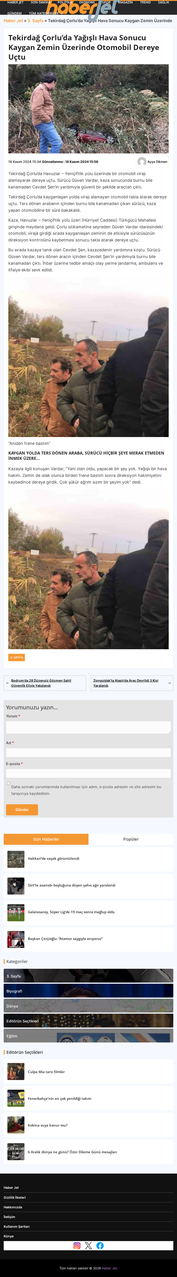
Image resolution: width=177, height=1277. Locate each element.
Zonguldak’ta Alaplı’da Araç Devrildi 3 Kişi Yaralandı (125, 682)
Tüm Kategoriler (44, 13)
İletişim (9, 1217)
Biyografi (14, 991)
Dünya (12, 1006)
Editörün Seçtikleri (22, 1021)
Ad (10, 742)
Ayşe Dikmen (157, 162)
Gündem (14, 13)
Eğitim (12, 1036)
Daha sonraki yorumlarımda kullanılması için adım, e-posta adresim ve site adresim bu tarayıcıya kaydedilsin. (86, 790)
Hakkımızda (13, 1207)
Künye (9, 1236)
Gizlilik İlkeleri (15, 1197)
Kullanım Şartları (17, 1226)
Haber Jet (11, 1187)
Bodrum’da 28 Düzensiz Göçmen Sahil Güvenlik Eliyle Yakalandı (41, 682)
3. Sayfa (16, 657)
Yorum (13, 716)
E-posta (14, 763)
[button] (61, 13)
